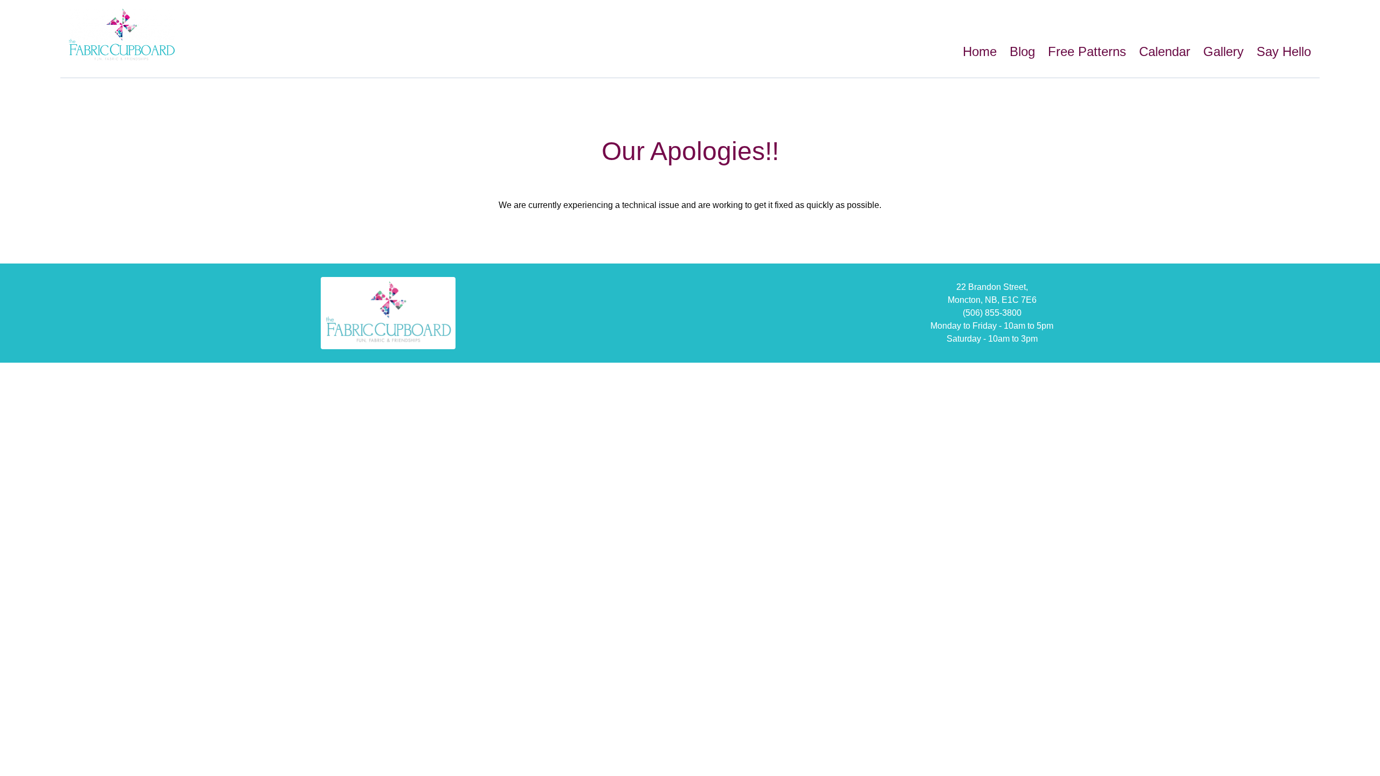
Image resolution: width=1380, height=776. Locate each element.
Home (980, 51)
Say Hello (1284, 51)
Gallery (1223, 51)
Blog (1022, 51)
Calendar (1164, 51)
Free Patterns (1087, 51)
